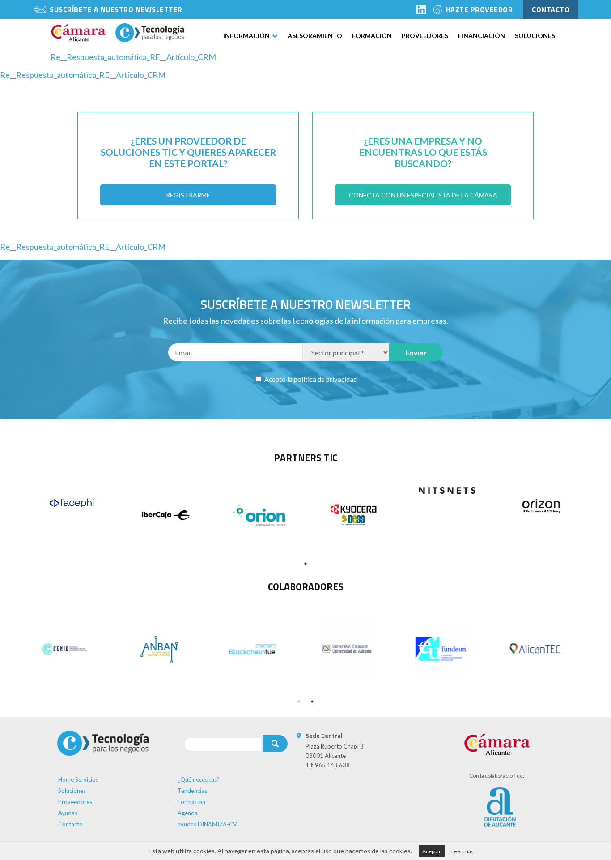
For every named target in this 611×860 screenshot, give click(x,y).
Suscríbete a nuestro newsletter (116, 9)
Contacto (70, 824)
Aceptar (431, 851)
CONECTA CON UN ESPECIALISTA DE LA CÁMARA (423, 195)
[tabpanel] (72, 503)
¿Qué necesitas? (199, 779)
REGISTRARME (188, 195)
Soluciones (535, 35)
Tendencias (192, 790)
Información (246, 35)
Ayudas (67, 813)
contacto (550, 9)
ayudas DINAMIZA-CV (207, 824)
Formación (372, 35)
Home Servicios (78, 779)
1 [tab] (305, 563)
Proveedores (425, 35)
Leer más (462, 851)
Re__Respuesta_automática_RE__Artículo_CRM (133, 57)
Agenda (188, 813)
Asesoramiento (315, 35)
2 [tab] (312, 701)
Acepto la (310, 379)
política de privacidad (325, 379)
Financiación (481, 35)
